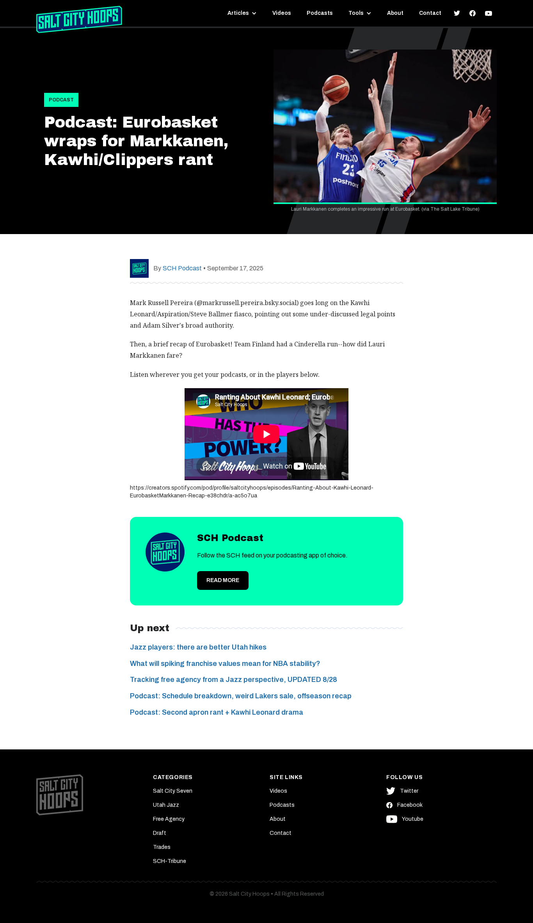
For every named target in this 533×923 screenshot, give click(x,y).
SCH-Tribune (169, 861)
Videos (281, 13)
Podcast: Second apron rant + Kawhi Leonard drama (216, 712)
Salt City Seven (172, 791)
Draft (159, 833)
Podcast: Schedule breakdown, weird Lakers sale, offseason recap (241, 696)
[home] (79, 19)
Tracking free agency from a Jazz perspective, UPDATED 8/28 (233, 679)
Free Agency (169, 819)
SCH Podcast (182, 268)
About (395, 13)
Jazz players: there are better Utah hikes (198, 647)
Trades (162, 847)
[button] (242, 13)
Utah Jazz (166, 805)
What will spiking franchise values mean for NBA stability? (225, 663)
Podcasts (320, 13)
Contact (430, 13)
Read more (222, 580)
